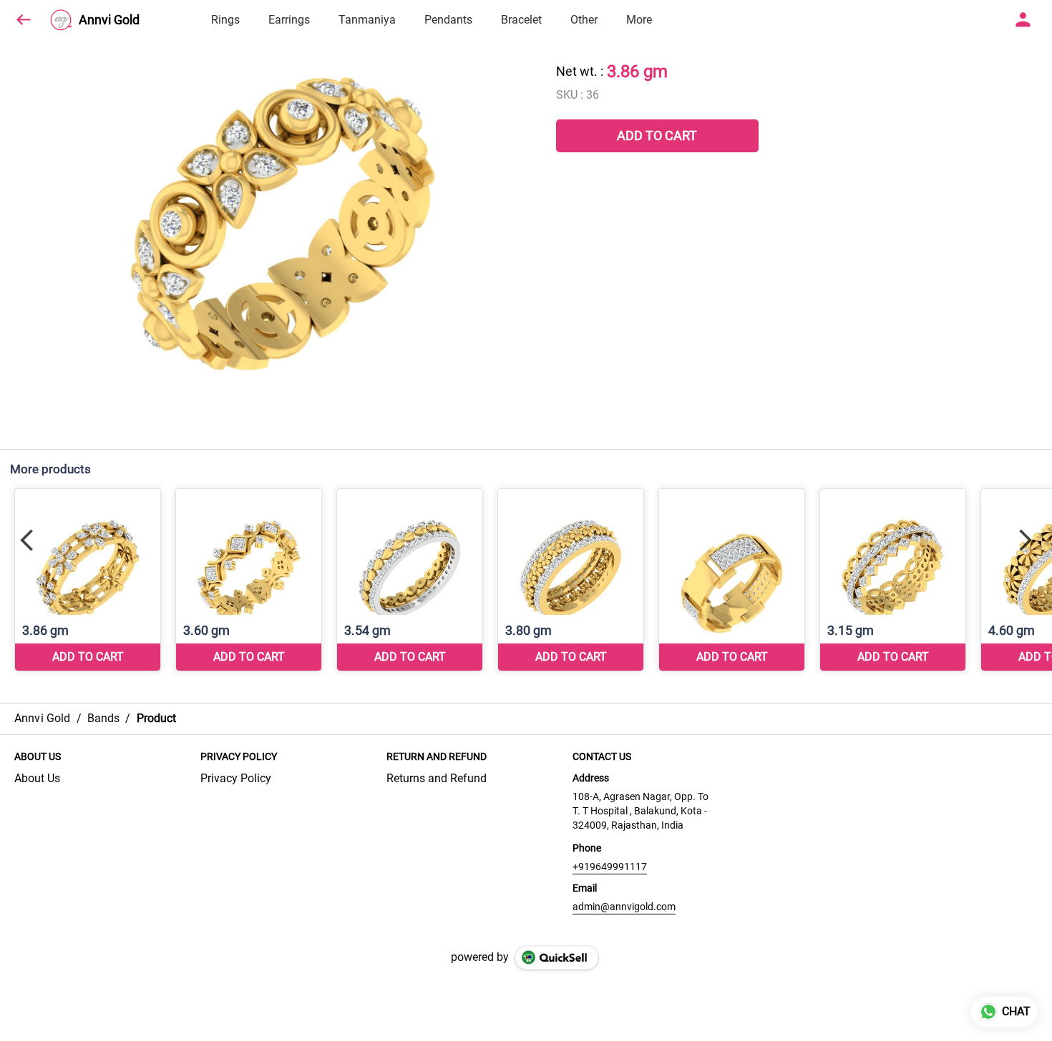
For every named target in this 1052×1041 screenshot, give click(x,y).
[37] (87, 580)
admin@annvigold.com (624, 906)
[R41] (892, 580)
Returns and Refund (436, 778)
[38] (248, 580)
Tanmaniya (367, 19)
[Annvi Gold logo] (61, 20)
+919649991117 (610, 866)
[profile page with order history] (1023, 20)
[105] (731, 580)
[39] (409, 580)
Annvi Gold (109, 20)
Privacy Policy (235, 778)
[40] (570, 580)
